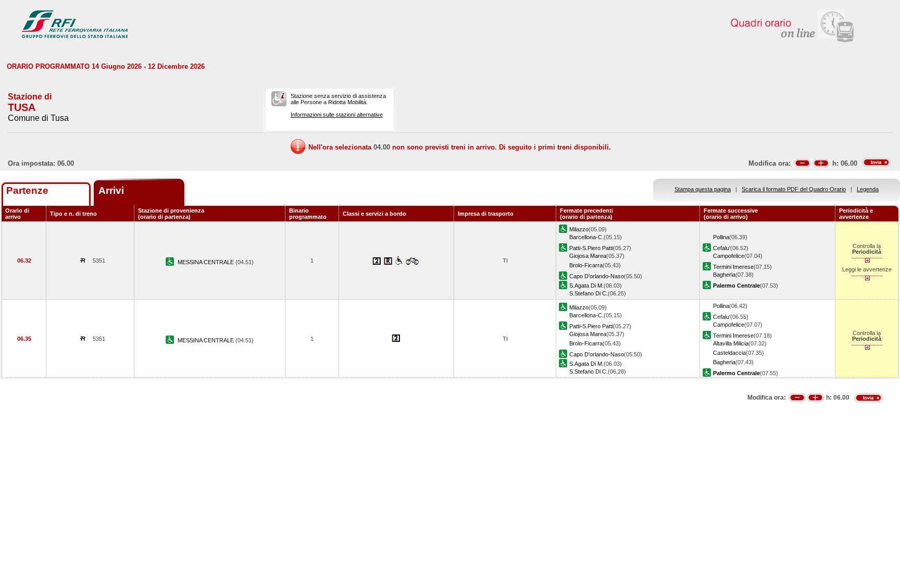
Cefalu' (721, 248)
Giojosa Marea (587, 256)
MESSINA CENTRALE (206, 262)
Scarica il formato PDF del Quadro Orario (794, 189)
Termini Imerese (733, 267)
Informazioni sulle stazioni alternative (337, 115)
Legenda (868, 189)
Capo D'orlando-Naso (596, 276)
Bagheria (724, 274)
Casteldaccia (729, 353)
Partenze (27, 190)
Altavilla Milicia (730, 343)
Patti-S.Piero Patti (591, 248)
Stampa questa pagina (702, 189)
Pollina (721, 237)
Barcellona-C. (586, 237)
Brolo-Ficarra (586, 265)
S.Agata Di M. (586, 285)
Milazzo (579, 229)
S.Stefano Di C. (588, 293)
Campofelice (728, 256)
